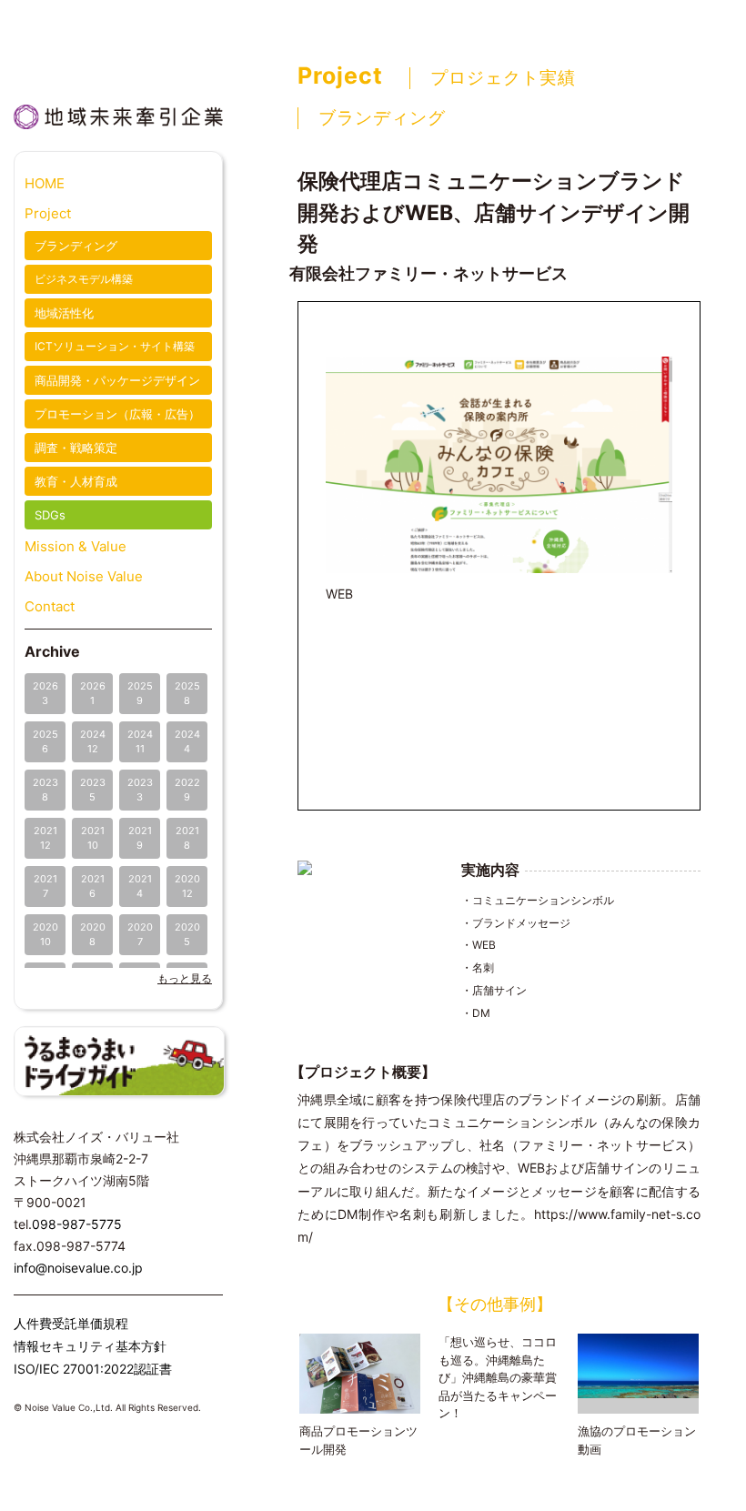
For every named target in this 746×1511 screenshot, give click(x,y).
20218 (187, 837)
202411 (140, 741)
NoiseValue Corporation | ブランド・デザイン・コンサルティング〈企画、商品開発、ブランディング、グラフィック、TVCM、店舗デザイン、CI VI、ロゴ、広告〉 (118, 56)
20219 (140, 837)
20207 (140, 934)
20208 (93, 934)
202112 (45, 837)
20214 (140, 885)
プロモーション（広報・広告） (117, 414)
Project (48, 213)
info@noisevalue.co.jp (78, 1267)
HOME (45, 183)
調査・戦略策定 (76, 447)
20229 (187, 789)
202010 (45, 934)
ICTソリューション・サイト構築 (115, 346)
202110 (93, 837)
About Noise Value (84, 576)
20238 (45, 789)
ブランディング (76, 245)
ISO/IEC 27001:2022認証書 (93, 1368)
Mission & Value (75, 546)
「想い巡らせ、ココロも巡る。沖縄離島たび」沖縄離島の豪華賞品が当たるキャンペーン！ (498, 1377)
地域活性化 (64, 313)
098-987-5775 (77, 1224)
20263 (45, 693)
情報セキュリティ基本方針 (90, 1346)
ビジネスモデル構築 (84, 279)
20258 (187, 693)
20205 (187, 934)
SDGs (50, 515)
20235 (93, 789)
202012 (187, 885)
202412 (93, 741)
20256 (45, 741)
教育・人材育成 (76, 481)
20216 (93, 885)
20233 (140, 789)
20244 (187, 741)
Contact (50, 606)
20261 (93, 693)
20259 (140, 693)
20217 (45, 885)
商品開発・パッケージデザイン (117, 380)
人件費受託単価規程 (71, 1323)
